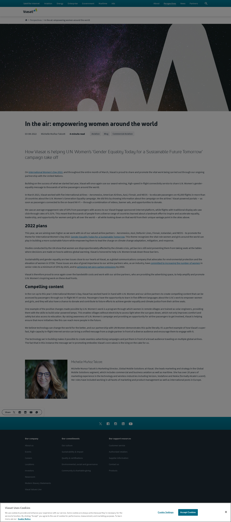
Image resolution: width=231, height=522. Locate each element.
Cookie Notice (24, 518)
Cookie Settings (165, 512)
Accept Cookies (188, 512)
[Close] (226, 512)
